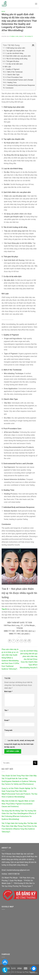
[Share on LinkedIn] (29, 641)
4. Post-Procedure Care (14, 77)
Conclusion (9, 88)
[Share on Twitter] (17, 641)
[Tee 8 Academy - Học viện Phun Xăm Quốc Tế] (4, 3)
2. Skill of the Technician (14, 72)
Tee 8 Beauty (28, 36)
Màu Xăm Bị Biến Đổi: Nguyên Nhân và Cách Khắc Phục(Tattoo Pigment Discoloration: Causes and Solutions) (18, 804)
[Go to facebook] (34, 968)
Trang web (8, 730)
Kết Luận (7, 67)
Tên (6, 710)
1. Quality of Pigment (11, 69)
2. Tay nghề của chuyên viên (14, 51)
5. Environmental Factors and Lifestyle (19, 80)
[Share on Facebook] (13, 641)
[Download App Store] (5, 962)
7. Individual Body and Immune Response (20, 85)
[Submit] (35, 763)
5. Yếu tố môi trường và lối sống (15, 59)
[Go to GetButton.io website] (33, 972)
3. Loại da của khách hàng (13, 53)
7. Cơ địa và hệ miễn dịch (13, 64)
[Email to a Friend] (21, 641)
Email (7, 720)
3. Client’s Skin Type (12, 75)
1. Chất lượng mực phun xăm (14, 48)
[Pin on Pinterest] (25, 641)
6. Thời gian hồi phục (11, 61)
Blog (3, 11)
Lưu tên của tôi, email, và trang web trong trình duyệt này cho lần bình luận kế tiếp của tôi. (19, 744)
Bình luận (8, 691)
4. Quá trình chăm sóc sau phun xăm (17, 56)
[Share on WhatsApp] (9, 641)
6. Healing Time (10, 82)
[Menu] (36, 3)
